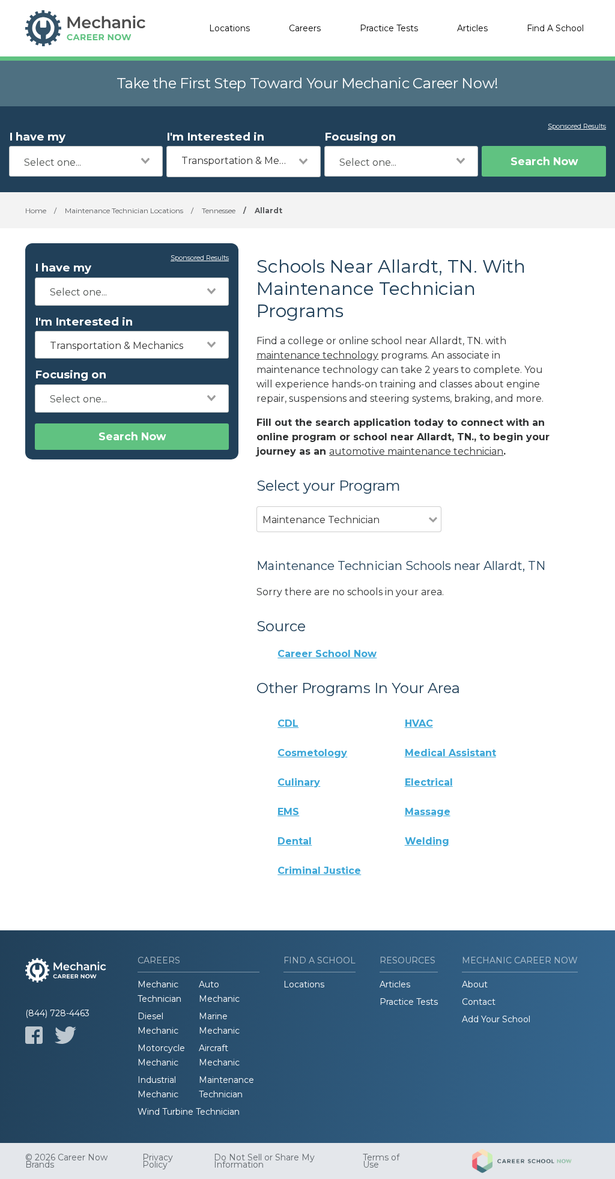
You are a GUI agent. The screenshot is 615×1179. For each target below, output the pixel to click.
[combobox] (86, 161)
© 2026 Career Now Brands (66, 1161)
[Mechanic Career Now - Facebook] (34, 1035)
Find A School (555, 28)
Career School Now (327, 653)
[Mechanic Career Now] (85, 28)
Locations (229, 28)
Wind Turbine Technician (189, 1111)
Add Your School (496, 1019)
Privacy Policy (157, 1161)
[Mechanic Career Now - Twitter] (65, 1035)
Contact (478, 1001)
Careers (305, 28)
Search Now (544, 161)
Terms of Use (381, 1161)
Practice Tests (389, 28)
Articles (472, 28)
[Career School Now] (531, 1161)
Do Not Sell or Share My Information (264, 1161)
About (475, 984)
